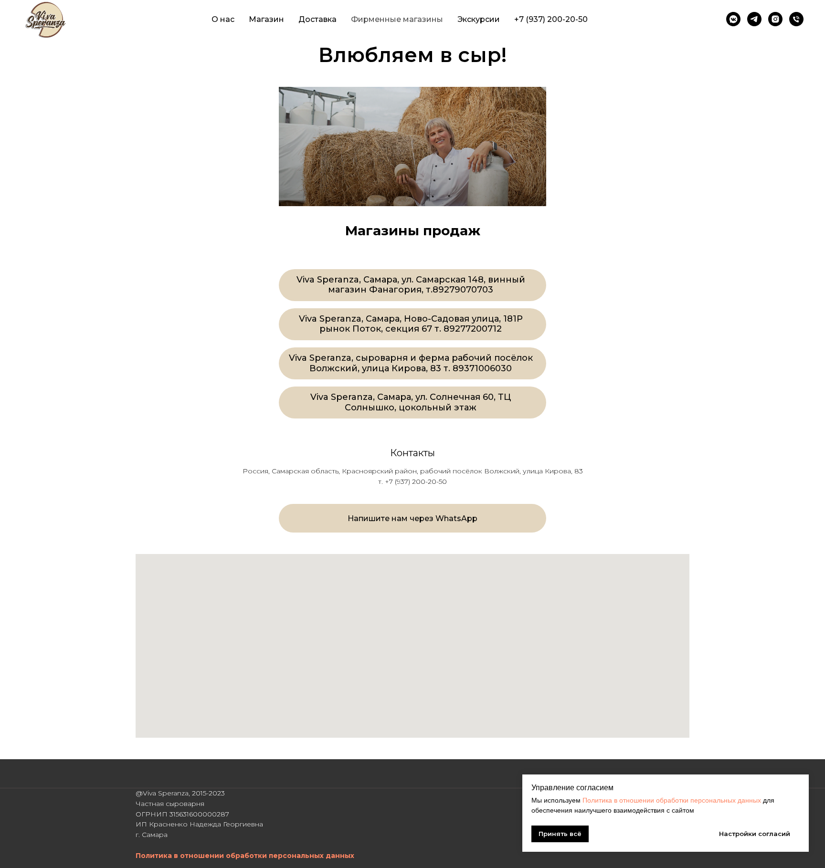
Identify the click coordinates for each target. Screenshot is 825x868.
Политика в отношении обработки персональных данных (671, 800)
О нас (223, 19)
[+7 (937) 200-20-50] (796, 19)
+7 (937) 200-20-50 (551, 19)
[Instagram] (775, 19)
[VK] (733, 19)
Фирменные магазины (397, 19)
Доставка (317, 19)
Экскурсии (478, 19)
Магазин (266, 19)
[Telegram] (754, 19)
